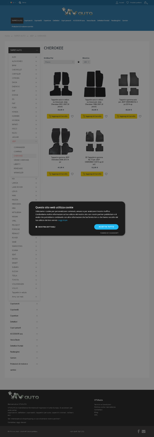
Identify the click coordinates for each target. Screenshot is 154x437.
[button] (45, 227)
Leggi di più (62, 220)
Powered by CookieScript (109, 233)
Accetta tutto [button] (106, 227)
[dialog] (77, 218)
